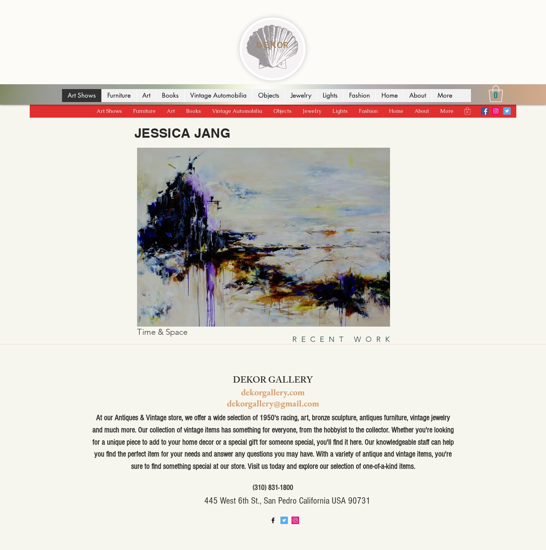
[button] (496, 93)
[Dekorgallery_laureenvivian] (496, 111)
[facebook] (273, 520)
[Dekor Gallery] (484, 111)
